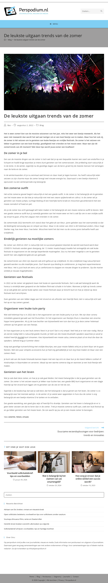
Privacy (61, 580)
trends (19, 417)
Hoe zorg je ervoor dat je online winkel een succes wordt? (87, 478)
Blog (42, 125)
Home (32, 576)
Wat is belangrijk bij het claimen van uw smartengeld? (54, 478)
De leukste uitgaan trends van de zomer (29, 40)
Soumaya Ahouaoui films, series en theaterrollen (23, 519)
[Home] (5, 40)
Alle (48, 580)
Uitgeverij (57, 576)
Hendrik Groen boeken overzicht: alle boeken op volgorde (26, 524)
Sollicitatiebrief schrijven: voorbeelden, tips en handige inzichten (29, 529)
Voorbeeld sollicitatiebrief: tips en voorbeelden (20, 474)
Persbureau (47, 576)
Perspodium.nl (70, 580)
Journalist (66, 576)
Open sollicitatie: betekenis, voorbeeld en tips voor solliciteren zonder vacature (34, 514)
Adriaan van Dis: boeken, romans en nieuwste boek (24, 509)
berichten (53, 580)
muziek (21, 337)
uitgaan (25, 417)
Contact (76, 576)
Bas (9, 125)
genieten (11, 417)
